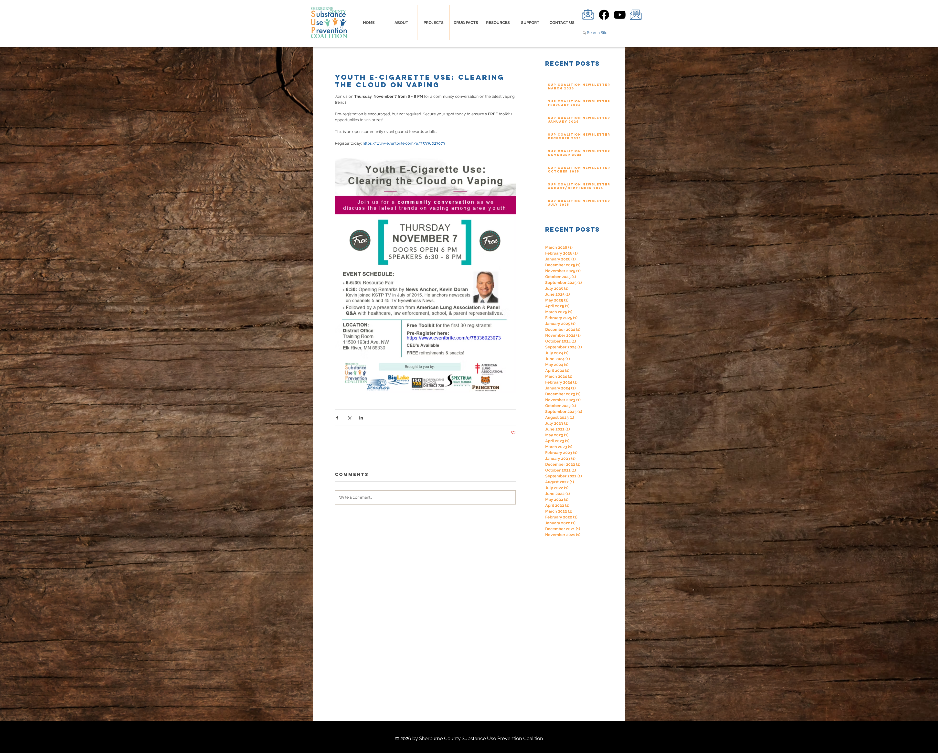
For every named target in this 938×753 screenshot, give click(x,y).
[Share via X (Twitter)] (349, 417)
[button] (466, 22)
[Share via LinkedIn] (361, 417)
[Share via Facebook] (337, 417)
